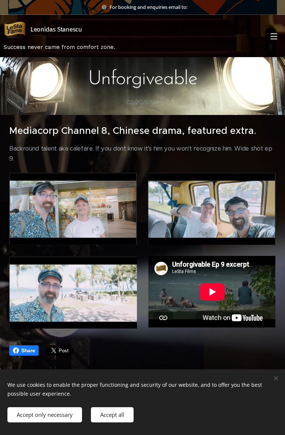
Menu (273, 36)
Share (28, 350)
